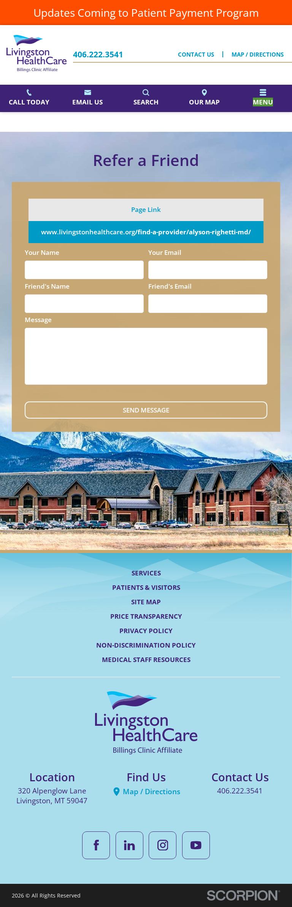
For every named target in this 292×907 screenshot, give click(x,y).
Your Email (164, 252)
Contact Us (196, 54)
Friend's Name (47, 286)
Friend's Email (170, 286)
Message (38, 319)
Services (146, 573)
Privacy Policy (146, 630)
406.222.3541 (98, 54)
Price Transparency (146, 616)
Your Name (42, 252)
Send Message (146, 410)
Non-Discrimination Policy (146, 645)
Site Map (146, 601)
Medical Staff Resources (146, 659)
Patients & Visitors (146, 587)
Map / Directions (258, 54)
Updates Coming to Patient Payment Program (146, 12)
